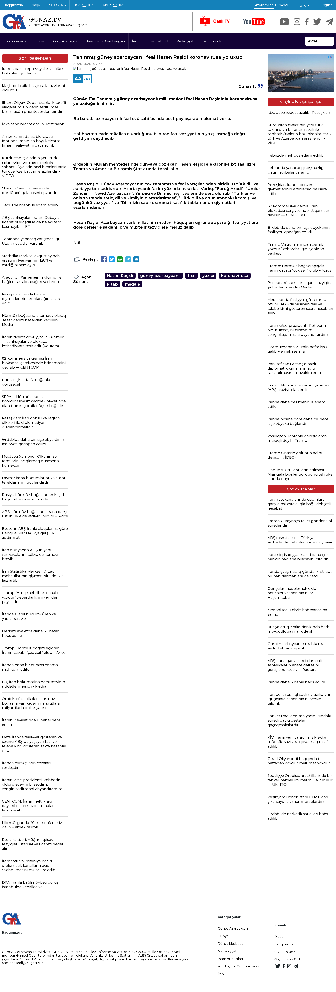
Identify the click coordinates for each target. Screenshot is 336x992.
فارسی (304, 5)
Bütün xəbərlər (16, 41)
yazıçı (208, 275)
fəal (191, 275)
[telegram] (329, 22)
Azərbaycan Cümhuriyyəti (106, 41)
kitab (112, 284)
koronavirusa (234, 275)
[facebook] (306, 22)
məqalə (132, 284)
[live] (215, 21)
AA (77, 78)
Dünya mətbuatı (157, 41)
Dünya (40, 41)
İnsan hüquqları (212, 41)
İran (135, 41)
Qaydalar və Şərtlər (289, 959)
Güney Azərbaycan (66, 41)
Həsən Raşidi (120, 275)
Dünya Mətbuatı (231, 944)
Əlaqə (35, 5)
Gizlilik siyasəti (286, 952)
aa (87, 78)
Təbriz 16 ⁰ (112, 5)
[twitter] (317, 22)
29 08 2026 (57, 5)
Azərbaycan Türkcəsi (271, 5)
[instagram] (297, 22)
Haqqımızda (284, 944)
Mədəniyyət (184, 41)
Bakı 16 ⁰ (83, 5)
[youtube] (254, 22)
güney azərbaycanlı (160, 275)
